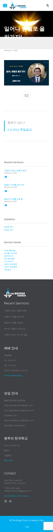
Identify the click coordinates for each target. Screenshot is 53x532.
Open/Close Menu (5, 5)
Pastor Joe (8, 230)
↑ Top (26, 527)
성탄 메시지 (8, 256)
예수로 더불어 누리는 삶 (14, 329)
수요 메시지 (8, 261)
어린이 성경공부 (10, 264)
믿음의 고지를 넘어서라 (14, 185)
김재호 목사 (8, 227)
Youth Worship (9, 250)
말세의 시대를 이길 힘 (13, 199)
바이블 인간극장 (10, 253)
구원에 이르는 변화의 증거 (15, 170)
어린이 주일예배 (10, 267)
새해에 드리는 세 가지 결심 (15, 335)
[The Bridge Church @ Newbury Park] (28, 5)
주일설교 (7, 270)
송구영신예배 (9, 259)
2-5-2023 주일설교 (19, 129)
